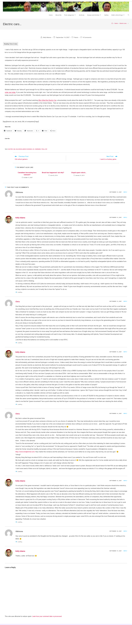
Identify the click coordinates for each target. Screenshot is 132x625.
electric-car (11, 149)
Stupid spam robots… (79, 172)
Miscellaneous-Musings (25, 149)
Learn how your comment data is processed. (47, 616)
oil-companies (37, 149)
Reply (125, 192)
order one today (10, 92)
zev (46, 149)
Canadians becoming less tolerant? (27, 174)
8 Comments (87, 37)
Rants (76, 37)
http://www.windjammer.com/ (25, 452)
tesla (43, 149)
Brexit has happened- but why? (53, 172)
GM (17, 149)
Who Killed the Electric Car (47, 100)
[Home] (112, 23)
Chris (17, 302)
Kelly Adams (47, 37)
